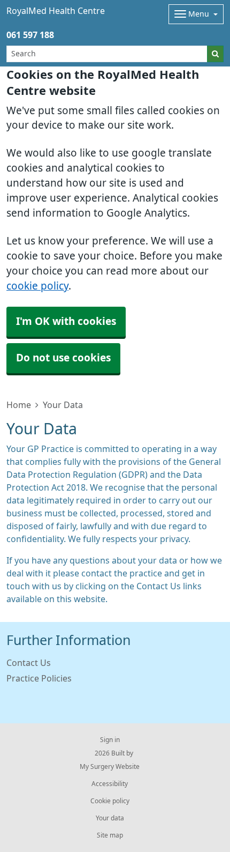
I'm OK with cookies (66, 321)
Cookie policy (109, 801)
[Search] (215, 54)
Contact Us (28, 662)
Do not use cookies (63, 358)
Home (18, 405)
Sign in (110, 740)
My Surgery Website (110, 767)
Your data (110, 818)
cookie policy (37, 286)
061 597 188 (30, 35)
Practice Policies (39, 678)
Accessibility (109, 784)
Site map (110, 835)
